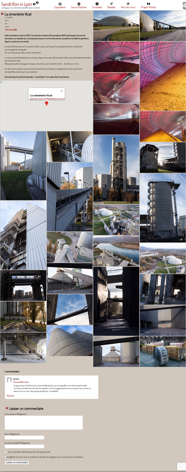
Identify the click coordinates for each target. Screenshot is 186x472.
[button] (46, 103)
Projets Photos (148, 7)
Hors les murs (128, 7)
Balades (111, 7)
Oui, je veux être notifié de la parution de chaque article (29, 452)
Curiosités (97, 7)
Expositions (60, 7)
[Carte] (175, 4)
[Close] (62, 91)
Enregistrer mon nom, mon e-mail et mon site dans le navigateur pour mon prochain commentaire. (45, 457)
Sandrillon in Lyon (16, 4)
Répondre (10, 395)
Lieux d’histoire (79, 7)
